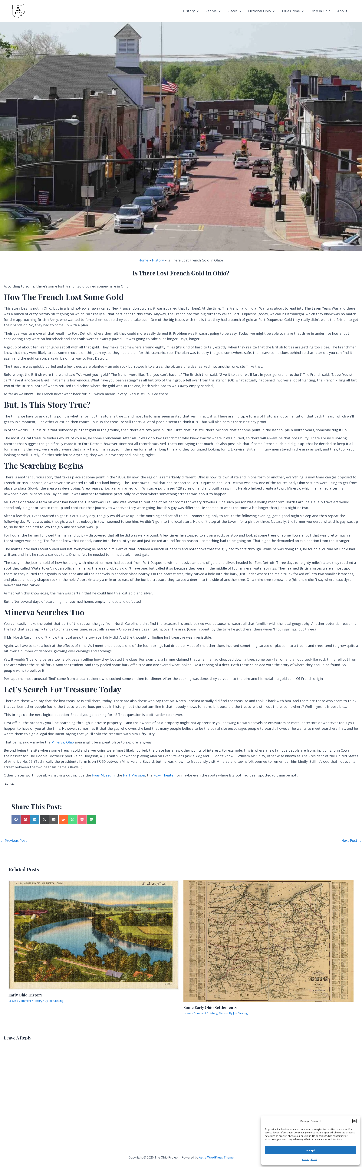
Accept (310, 1150)
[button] (354, 1121)
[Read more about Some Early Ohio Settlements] (268, 941)
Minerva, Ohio (62, 742)
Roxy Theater (164, 775)
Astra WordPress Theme (216, 1157)
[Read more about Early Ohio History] (93, 934)
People (211, 11)
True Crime (290, 11)
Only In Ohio (321, 11)
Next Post (351, 840)
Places (232, 11)
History (189, 11)
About (305, 1159)
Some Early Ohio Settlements (210, 1007)
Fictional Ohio (259, 11)
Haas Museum (103, 775)
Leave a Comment (19, 1000)
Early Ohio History (25, 994)
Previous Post (13, 840)
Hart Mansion (134, 775)
